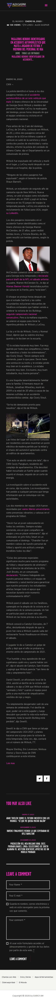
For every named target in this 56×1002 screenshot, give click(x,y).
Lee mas (10, 763)
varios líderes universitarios (35, 509)
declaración (12, 575)
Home (18, 53)
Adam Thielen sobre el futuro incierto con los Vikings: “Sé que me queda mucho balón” (28, 820)
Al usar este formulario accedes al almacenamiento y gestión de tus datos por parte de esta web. (29, 947)
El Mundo (17, 21)
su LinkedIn (12, 213)
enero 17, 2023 (28, 815)
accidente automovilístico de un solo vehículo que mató (26, 99)
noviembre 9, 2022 (28, 827)
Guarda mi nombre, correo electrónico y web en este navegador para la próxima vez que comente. (29, 908)
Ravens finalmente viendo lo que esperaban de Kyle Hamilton (28, 832)
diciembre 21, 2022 (28, 840)
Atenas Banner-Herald (17, 286)
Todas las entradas (31, 53)
